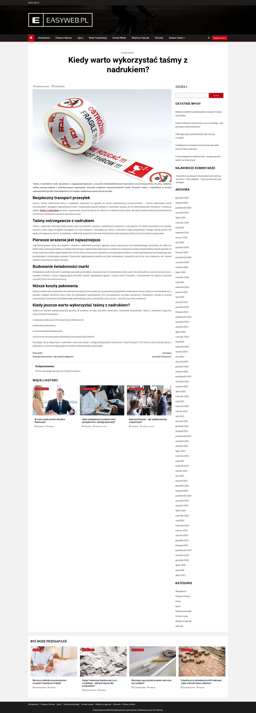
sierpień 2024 (181, 267)
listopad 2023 (181, 312)
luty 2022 (179, 416)
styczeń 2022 (181, 421)
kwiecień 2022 (182, 406)
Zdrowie (159, 38)
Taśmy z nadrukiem (49, 210)
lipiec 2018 (180, 565)
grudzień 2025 (182, 197)
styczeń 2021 (181, 480)
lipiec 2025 (180, 217)
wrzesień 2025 (182, 212)
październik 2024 (183, 257)
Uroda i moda (119, 38)
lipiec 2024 (180, 272)
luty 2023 (179, 356)
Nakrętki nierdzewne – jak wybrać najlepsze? (53, 355)
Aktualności (44, 38)
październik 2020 (183, 495)
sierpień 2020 (181, 505)
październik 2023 (183, 317)
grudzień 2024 (182, 247)
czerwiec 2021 (182, 456)
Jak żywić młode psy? (161, 355)
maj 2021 (179, 461)
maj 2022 (179, 401)
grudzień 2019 (182, 540)
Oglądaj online (219, 38)
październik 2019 (183, 550)
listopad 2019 (181, 545)
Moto (178, 601)
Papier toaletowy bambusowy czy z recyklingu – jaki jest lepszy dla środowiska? (99, 683)
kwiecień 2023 (182, 346)
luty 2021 (179, 475)
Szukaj (181, 86)
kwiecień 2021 (182, 466)
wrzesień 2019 (182, 555)
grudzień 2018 (182, 560)
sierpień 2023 (181, 326)
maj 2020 (179, 520)
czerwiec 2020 (182, 515)
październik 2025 (183, 207)
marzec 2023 (181, 351)
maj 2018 (179, 570)
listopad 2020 (181, 490)
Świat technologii (98, 38)
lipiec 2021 (180, 451)
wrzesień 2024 (182, 262)
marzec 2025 (181, 237)
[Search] (209, 37)
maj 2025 (179, 227)
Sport (80, 38)
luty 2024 (179, 297)
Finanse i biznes (64, 38)
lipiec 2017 (180, 575)
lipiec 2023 (180, 331)
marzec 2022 (181, 411)
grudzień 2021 (182, 426)
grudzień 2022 (182, 366)
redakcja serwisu (42, 86)
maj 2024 (179, 282)
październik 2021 (183, 436)
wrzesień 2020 (182, 500)
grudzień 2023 (182, 307)
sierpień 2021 (181, 446)
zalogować (50, 371)
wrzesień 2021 (182, 441)
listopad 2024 (181, 252)
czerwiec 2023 (182, 336)
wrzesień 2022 (182, 381)
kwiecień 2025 (182, 232)
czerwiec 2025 (182, 222)
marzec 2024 (181, 292)
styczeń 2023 (181, 361)
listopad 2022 (181, 371)
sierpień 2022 (181, 386)
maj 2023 (179, 341)
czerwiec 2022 (182, 396)
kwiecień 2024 (182, 287)
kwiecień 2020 (182, 525)
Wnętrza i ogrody (140, 38)
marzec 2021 (181, 470)
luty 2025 (179, 242)
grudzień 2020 (182, 485)
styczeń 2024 (181, 302)
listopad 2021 (181, 431)
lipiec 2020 (180, 510)
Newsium (142, 710)
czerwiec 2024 (182, 277)
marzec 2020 (181, 530)
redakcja (51, 426)
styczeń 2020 (181, 535)
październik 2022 (183, 376)
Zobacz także (176, 38)
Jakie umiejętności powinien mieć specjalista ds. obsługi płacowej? (98, 420)
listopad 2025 (181, 202)
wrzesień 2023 (182, 321)
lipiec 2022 (180, 391)
